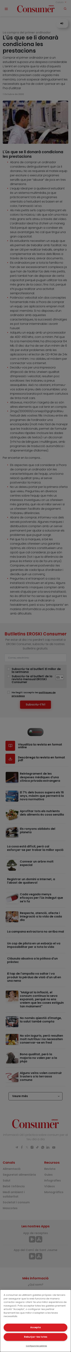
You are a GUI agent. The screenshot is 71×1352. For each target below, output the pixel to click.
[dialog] (35, 1321)
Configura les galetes (36, 1346)
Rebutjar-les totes (35, 1337)
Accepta (35, 1327)
